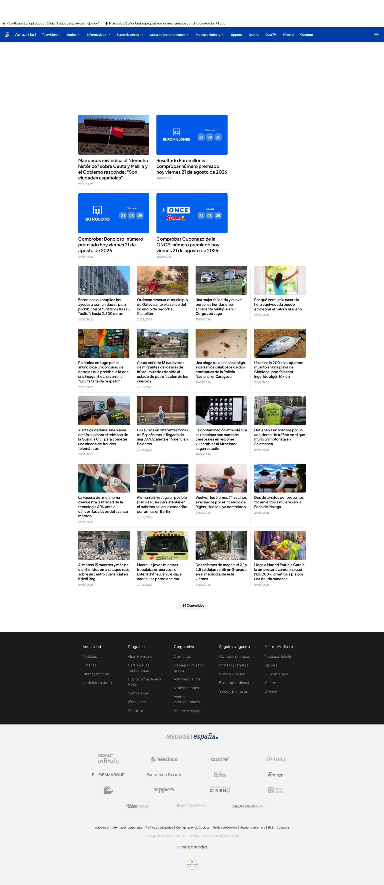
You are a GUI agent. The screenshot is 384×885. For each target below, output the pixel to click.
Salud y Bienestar (233, 691)
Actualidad (25, 34)
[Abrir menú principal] (376, 34)
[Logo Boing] (220, 774)
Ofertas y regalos (233, 665)
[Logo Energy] (276, 774)
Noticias (90, 656)
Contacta (182, 656)
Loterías (89, 665)
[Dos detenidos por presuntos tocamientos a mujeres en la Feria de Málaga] (280, 478)
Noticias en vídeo (97, 682)
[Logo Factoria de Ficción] (164, 774)
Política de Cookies (224, 827)
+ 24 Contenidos (192, 605)
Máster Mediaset (188, 710)
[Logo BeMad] (108, 790)
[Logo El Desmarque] (108, 774)
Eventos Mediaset (234, 682)
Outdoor (135, 710)
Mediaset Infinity (278, 656)
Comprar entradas (234, 656)
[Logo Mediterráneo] (247, 806)
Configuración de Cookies (192, 827)
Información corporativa (127, 827)
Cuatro (270, 682)
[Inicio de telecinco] (7, 34)
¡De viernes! (138, 701)
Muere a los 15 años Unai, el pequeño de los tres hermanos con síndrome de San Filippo (167, 23)
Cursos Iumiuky (232, 674)
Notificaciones (186, 687)
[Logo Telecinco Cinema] (220, 790)
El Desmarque (276, 674)
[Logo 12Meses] (275, 790)
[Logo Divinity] (276, 759)
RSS (271, 827)
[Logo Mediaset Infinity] (108, 759)
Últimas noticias (96, 674)
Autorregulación (187, 679)
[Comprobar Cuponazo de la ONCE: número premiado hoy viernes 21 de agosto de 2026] (192, 213)
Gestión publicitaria (252, 827)
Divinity (271, 691)
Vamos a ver (138, 693)
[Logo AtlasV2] (136, 806)
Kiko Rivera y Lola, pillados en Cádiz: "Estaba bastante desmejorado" (53, 23)
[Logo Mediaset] (192, 739)
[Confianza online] (192, 868)
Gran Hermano (140, 656)
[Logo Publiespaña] (192, 805)
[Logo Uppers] (164, 790)
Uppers (271, 665)
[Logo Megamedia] (194, 847)
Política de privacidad (159, 827)
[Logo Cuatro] (220, 759)
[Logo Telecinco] (164, 759)
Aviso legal (102, 827)
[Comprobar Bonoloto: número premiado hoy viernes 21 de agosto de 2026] (113, 213)
